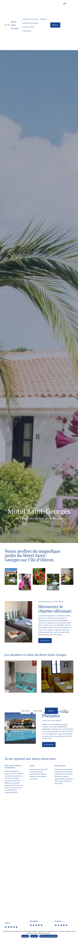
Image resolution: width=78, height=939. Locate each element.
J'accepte (25, 936)
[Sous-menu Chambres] (47, 19)
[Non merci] (76, 934)
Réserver (55, 25)
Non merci (34, 936)
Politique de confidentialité (48, 936)
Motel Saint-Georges (14, 25)
